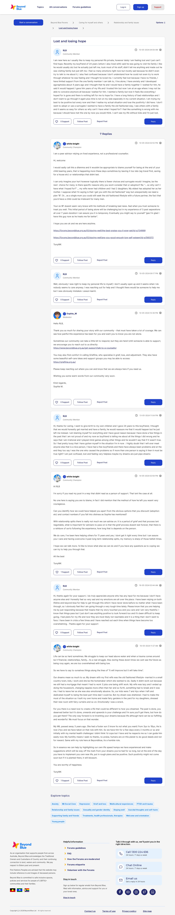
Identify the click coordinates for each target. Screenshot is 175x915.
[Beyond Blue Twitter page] (144, 897)
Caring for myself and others (91, 22)
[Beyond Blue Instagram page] (136, 897)
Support (157, 7)
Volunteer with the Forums (80, 870)
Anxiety (55, 804)
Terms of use (109, 911)
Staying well (119, 810)
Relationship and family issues (126, 22)
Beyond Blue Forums (21, 7)
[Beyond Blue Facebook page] (120, 897)
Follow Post (82, 121)
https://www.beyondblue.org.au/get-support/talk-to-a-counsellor (85, 348)
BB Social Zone (69, 804)
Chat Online (134, 865)
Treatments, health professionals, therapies (103, 816)
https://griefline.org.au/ (64, 362)
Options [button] (159, 22)
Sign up (140, 7)
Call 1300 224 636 (137, 851)
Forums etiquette (76, 864)
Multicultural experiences (121, 804)
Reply (153, 121)
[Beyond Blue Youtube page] (128, 897)
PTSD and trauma (145, 804)
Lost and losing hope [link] (68, 28)
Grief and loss (99, 804)
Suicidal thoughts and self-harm (143, 810)
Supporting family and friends (65, 816)
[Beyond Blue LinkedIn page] (152, 897)
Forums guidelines (82, 7)
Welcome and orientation (137, 816)
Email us (131, 878)
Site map (147, 911)
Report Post (102, 121)
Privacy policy (129, 911)
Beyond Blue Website (22, 845)
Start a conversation (28, 22)
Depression (84, 804)
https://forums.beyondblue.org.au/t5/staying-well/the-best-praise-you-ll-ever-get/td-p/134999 (99, 230)
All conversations (58, 7)
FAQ (69, 853)
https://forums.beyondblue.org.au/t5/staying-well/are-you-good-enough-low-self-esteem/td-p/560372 (103, 237)
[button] (56, 121)
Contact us (90, 911)
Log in (123, 7)
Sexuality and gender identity (96, 810)
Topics (40, 7)
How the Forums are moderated (83, 859)
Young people (58, 821)
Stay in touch (69, 897)
